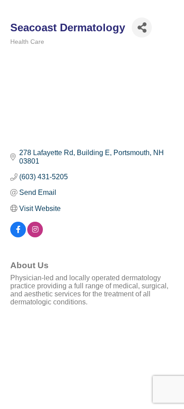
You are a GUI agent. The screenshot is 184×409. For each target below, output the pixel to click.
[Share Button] (142, 27)
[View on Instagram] (35, 235)
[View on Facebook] (18, 235)
